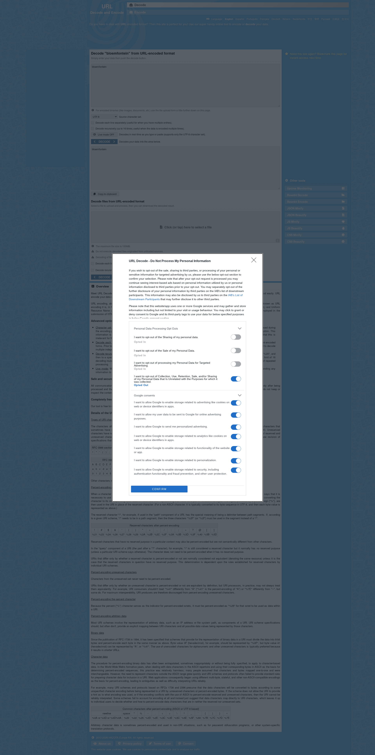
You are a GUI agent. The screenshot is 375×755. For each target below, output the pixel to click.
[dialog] (187, 377)
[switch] (236, 337)
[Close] (255, 261)
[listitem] (187, 328)
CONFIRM (159, 489)
